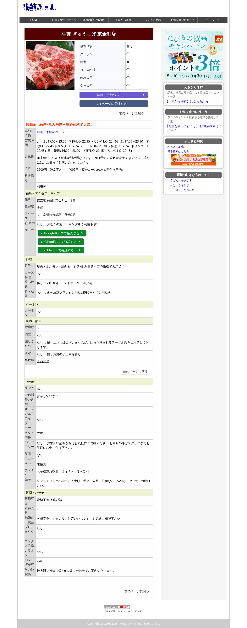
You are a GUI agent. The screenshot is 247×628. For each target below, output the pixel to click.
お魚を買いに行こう (183, 20)
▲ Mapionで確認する (61, 250)
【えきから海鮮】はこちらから (186, 101)
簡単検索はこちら (178, 151)
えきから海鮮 (123, 20)
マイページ (212, 20)
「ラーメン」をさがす (181, 190)
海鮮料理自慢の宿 (94, 20)
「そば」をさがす (178, 185)
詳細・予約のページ (111, 95)
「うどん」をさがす (179, 180)
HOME (34, 20)
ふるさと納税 (153, 20)
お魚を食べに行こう (64, 20)
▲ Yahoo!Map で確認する (58, 242)
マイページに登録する (111, 103)
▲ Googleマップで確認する (59, 233)
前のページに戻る (131, 113)
